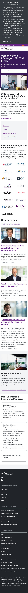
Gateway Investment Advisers (9, 543)
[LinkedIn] (2, 480)
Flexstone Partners (6, 540)
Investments (4, 489)
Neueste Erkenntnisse (10, 137)
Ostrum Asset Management (8, 559)
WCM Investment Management (9, 571)
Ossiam (3, 557)
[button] (14, 390)
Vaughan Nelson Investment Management (13, 568)
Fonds (3, 492)
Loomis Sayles (5, 548)
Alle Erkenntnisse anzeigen (10, 224)
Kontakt (3, 500)
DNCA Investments (6, 537)
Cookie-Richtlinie (5, 519)
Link (8, 37)
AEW (2, 534)
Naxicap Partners (6, 554)
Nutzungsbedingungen (7, 521)
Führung (5, 129)
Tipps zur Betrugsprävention (9, 524)
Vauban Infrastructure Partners (9, 565)
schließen (6, 41)
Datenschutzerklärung (7, 510)
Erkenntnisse (4, 495)
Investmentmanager (9, 133)
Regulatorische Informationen (9, 513)
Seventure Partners (6, 562)
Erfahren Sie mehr (6, 118)
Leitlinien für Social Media (8, 516)
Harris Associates (5, 546)
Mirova (3, 551)
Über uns (6, 126)
